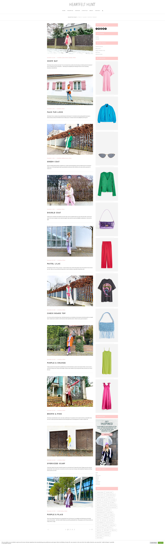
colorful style (110, 497)
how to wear (109, 512)
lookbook (105, 515)
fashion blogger (113, 505)
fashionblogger (100, 507)
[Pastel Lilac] (70, 241)
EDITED (97, 477)
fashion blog (104, 505)
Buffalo (97, 480)
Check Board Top (56, 313)
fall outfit (99, 502)
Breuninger (98, 481)
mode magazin (106, 517)
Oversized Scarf (56, 463)
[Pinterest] (101, 29)
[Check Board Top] (70, 291)
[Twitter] (103, 29)
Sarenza (97, 478)
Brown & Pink (54, 414)
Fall (59, 511)
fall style (105, 502)
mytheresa (98, 483)
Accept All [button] (161, 542)
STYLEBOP (98, 484)
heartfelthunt (72, 17)
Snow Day (52, 61)
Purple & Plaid (55, 515)
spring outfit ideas (100, 527)
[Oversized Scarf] (70, 441)
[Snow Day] (70, 38)
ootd (112, 517)
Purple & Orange (56, 363)
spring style (99, 530)
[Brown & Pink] (70, 391)
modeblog (112, 515)
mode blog (99, 517)
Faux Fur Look (55, 112)
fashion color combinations (110, 507)
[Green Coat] (70, 139)
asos (96, 474)
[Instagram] (99, 29)
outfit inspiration (100, 522)
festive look (107, 510)
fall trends (112, 502)
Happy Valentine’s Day (100, 50)
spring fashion (105, 525)
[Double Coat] (70, 190)
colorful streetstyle (101, 497)
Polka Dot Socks (99, 54)
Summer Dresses (99, 46)
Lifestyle (70, 57)
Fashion (60, 57)
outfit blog (104, 520)
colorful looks (109, 492)
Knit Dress (98, 52)
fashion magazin (100, 510)
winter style (106, 535)
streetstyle (113, 530)
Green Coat (53, 162)
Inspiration (99, 515)
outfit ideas (111, 520)
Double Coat (54, 213)
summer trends (107, 532)
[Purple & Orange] (70, 340)
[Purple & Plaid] (70, 492)
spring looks (112, 525)
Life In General (65, 57)
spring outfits (109, 527)
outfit (98, 520)
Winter (74, 57)
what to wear (99, 535)
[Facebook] (97, 29)
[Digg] (106, 29)
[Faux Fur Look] (70, 89)
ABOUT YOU (98, 475)
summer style (99, 532)
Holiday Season (65, 158)
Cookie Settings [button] (153, 542)
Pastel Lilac (54, 264)
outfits (98, 525)
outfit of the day (109, 522)
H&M (97, 472)
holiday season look (101, 512)
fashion (98, 505)
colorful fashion (100, 492)
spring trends (106, 530)
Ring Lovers (98, 48)
